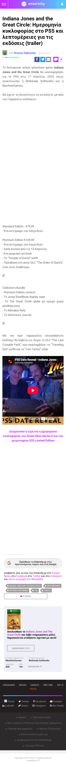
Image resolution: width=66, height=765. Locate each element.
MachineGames (53, 586)
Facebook (21, 576)
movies (22, 685)
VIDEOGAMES (9, 685)
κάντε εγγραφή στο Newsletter (25, 579)
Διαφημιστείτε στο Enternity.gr (34, 739)
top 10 (60, 685)
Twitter (37, 576)
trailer (47, 590)
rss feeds (58, 705)
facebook (40, 701)
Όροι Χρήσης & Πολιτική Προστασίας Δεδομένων (34, 723)
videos (33, 689)
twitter (25, 701)
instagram (40, 705)
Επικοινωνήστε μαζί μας (34, 734)
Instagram (56, 576)
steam (24, 705)
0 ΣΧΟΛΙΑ (27, 596)
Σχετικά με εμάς (41, 717)
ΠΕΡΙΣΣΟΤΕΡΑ (34, 666)
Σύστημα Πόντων (34, 745)
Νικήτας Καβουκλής (25, 53)
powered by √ (33, 760)
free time (48, 685)
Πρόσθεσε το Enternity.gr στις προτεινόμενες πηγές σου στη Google (35, 563)
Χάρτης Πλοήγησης (50, 728)
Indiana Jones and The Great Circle (25, 586)
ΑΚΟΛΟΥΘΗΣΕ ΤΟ (20, 648)
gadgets (34, 685)
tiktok (10, 701)
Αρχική (22, 717)
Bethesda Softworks (18, 590)
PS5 (35, 590)
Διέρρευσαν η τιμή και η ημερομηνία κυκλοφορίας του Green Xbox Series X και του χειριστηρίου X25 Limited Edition (33, 436)
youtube (57, 701)
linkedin (9, 705)
